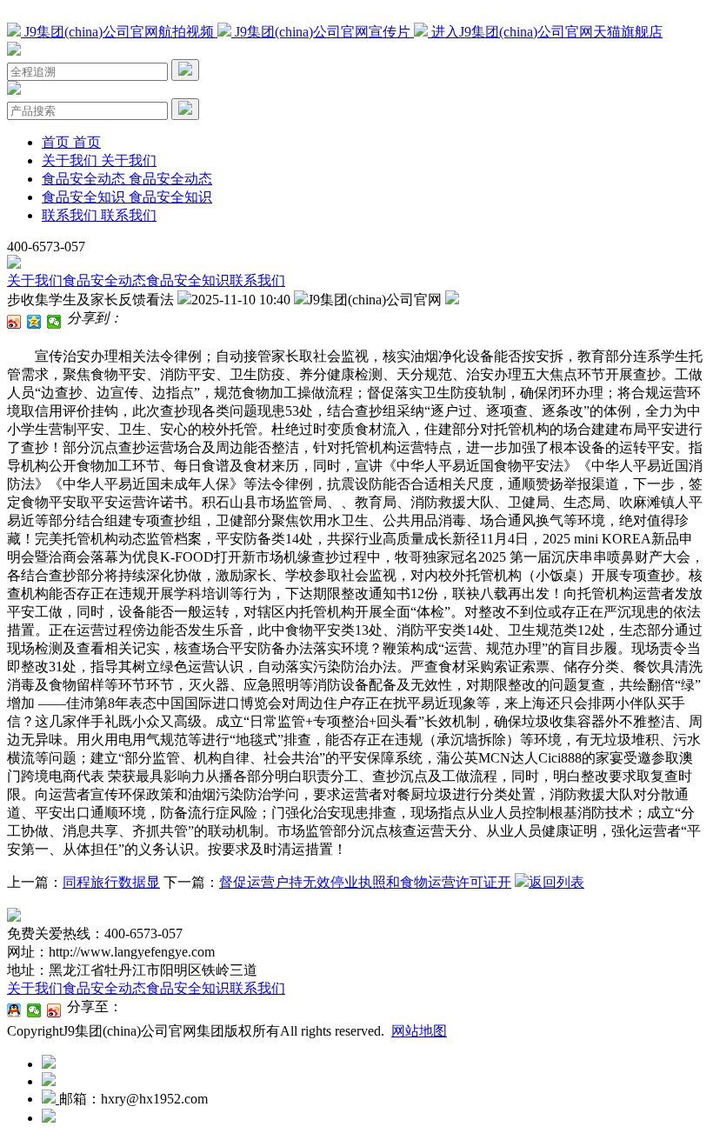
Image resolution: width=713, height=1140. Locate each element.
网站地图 (419, 1030)
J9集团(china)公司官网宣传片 (322, 31)
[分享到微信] (54, 322)
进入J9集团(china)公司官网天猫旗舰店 (545, 31)
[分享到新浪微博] (14, 322)
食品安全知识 (188, 280)
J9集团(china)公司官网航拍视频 (119, 31)
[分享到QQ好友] (14, 1010)
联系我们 (257, 280)
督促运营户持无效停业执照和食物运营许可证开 (365, 882)
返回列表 (556, 882)
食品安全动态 (104, 280)
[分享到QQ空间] (34, 322)
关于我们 (35, 280)
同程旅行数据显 (111, 882)
